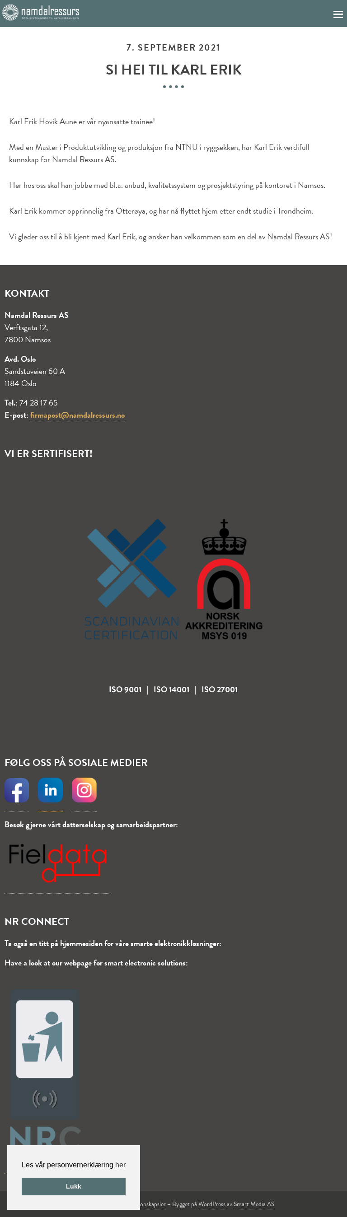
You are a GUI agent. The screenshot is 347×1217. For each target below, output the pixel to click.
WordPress (211, 1204)
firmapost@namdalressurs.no (77, 415)
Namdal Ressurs (40, 12)
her (120, 1165)
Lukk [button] (73, 1186)
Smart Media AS (254, 1204)
